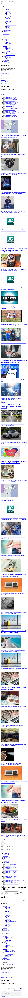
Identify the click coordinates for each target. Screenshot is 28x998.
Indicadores (9, 29)
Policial (8, 12)
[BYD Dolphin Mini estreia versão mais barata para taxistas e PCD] (11, 440)
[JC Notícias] (4, 94)
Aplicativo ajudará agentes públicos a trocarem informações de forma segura (11, 399)
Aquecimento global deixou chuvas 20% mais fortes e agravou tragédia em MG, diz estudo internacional (13, 836)
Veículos (8, 17)
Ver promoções (9, 57)
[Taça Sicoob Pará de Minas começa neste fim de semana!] (11, 340)
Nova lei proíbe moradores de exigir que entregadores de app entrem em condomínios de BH (13, 270)
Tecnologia (8, 16)
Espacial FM (6, 854)
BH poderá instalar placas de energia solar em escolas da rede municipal (13, 575)
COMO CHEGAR (5, 73)
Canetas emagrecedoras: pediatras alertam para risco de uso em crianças (13, 801)
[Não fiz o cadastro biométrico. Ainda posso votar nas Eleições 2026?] (11, 591)
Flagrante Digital (7, 30)
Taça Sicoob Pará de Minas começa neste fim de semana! (13, 343)
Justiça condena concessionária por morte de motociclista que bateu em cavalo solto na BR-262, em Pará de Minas (13, 230)
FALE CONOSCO (5, 83)
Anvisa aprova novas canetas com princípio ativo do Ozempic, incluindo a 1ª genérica (12, 556)
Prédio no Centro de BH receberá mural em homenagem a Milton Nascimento (13, 462)
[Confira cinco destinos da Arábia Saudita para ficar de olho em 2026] (11, 666)
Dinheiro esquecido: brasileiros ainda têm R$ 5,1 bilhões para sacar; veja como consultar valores (13, 707)
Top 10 (8, 44)
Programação (6, 60)
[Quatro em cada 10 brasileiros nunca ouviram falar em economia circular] (10, 722)
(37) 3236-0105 (10, 964)
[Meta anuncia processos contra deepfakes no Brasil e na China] (10, 377)
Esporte (8, 14)
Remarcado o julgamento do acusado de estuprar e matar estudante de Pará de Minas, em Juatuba (13, 212)
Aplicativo (5, 856)
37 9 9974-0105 (4, 996)
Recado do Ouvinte (10, 55)
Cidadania (8, 21)
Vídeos (5, 31)
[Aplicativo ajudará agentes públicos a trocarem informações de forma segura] (11, 395)
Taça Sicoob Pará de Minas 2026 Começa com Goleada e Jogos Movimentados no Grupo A (14, 325)
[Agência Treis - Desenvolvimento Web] (17, 990)
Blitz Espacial (9, 49)
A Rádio (5, 39)
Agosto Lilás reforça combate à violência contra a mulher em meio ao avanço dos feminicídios (13, 174)
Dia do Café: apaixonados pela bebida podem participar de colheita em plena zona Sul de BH (14, 481)
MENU (2, 119)
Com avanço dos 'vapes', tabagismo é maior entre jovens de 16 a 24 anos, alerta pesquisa (14, 518)
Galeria (8, 51)
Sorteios (8, 27)
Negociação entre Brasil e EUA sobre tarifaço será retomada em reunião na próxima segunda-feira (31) (14, 250)
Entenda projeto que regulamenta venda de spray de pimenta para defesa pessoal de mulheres (12, 764)
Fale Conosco (6, 62)
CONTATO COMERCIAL (7, 977)
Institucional (9, 40)
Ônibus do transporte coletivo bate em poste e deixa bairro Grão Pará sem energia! (14, 192)
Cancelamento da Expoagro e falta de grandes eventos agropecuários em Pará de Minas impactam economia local (14, 155)
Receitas (8, 47)
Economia (8, 23)
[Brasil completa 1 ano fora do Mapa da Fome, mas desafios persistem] (9, 817)
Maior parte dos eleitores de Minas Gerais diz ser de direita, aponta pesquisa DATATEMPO (14, 782)
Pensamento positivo (11, 25)
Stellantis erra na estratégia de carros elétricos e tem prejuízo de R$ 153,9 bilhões (12, 424)
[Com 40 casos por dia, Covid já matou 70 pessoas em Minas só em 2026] (11, 534)
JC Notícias (6, 9)
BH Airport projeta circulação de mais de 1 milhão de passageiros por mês (13, 631)
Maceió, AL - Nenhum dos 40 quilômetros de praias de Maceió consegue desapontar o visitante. (13, 651)
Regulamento (9, 58)
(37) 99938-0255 (4, 80)
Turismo (8, 22)
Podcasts (5, 32)
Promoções (5, 56)
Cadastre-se (6, 34)
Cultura (8, 18)
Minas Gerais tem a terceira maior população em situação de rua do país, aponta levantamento (13, 613)
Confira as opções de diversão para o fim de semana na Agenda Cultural (13, 136)
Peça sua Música (10, 53)
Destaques (8, 13)
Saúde (7, 20)
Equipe (8, 42)
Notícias (8, 11)
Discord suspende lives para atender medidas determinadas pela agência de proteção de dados (14, 288)
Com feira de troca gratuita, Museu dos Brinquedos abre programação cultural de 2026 (13, 499)
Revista (8, 48)
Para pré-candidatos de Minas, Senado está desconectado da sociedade (13, 744)
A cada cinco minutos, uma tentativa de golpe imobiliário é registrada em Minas (14, 361)
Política (8, 26)
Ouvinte (5, 52)
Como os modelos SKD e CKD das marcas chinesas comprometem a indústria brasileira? (13, 406)
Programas (8, 43)
